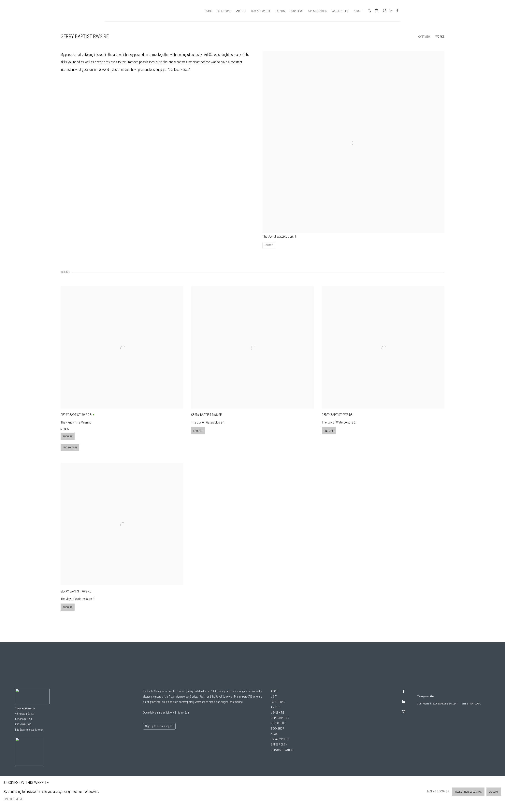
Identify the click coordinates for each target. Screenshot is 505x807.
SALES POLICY (279, 744)
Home (208, 11)
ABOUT (275, 691)
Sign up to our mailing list (159, 726)
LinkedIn (391, 10)
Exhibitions (224, 11)
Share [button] (269, 245)
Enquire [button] (67, 436)
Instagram (385, 10)
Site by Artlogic (471, 703)
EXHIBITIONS (278, 701)
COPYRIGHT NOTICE (282, 749)
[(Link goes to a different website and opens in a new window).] (29, 764)
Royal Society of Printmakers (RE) (233, 696)
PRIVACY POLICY (280, 739)
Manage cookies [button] (425, 696)
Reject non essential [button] (468, 791)
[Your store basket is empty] (376, 11)
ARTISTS (276, 707)
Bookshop (296, 11)
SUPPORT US (278, 723)
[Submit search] (369, 10)
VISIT (274, 696)
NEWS (274, 733)
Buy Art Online (261, 11)
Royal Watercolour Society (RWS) (187, 696)
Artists (241, 11)
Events (280, 11)
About (358, 11)
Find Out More (13, 799)
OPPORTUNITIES (280, 717)
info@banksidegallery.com (29, 729)
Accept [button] (493, 791)
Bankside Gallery (118, 11)
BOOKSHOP (277, 728)
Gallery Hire (340, 11)
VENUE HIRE (277, 712)
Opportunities (317, 11)
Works (439, 36)
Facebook (397, 10)
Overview (424, 36)
